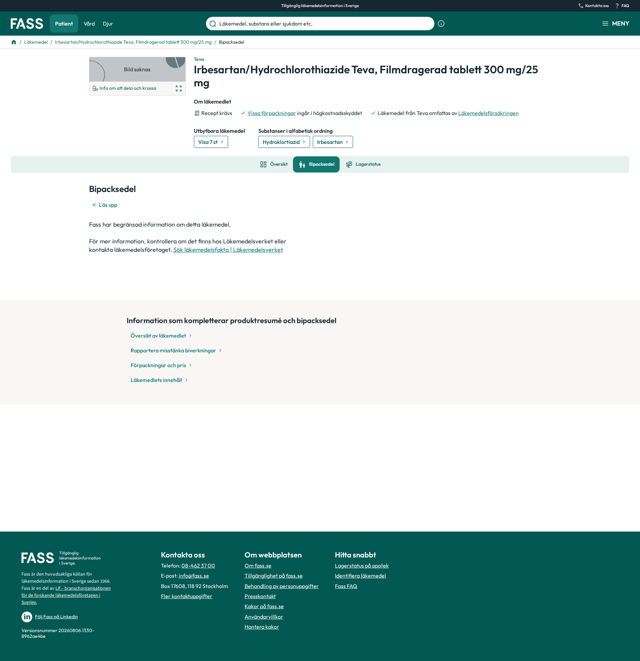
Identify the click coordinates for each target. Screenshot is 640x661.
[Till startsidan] (14, 42)
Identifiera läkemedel (360, 575)
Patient (64, 23)
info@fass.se (194, 575)
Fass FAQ (346, 586)
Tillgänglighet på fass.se (274, 575)
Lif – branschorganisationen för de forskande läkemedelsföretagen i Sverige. (66, 595)
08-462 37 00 (198, 565)
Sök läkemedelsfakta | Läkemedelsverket (228, 250)
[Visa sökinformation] (441, 23)
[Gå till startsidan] (27, 23)
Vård (89, 23)
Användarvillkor (264, 616)
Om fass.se (258, 565)
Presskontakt (260, 596)
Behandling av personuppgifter (282, 586)
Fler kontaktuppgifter (186, 596)
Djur (108, 23)
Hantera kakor (262, 626)
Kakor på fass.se (264, 606)
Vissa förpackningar (272, 113)
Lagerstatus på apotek (362, 565)
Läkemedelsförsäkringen (488, 113)
